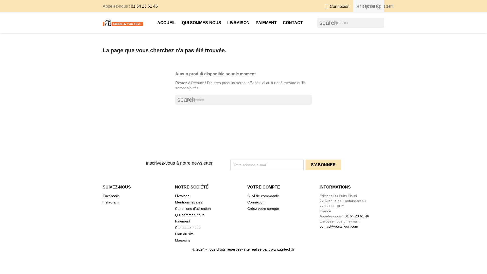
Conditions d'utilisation (193, 209)
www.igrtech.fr (282, 249)
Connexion (256, 202)
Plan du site (184, 234)
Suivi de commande (263, 196)
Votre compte (263, 187)
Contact (293, 23)
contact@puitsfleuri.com (339, 226)
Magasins (182, 240)
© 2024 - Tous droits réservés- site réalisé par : (232, 249)
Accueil (166, 23)
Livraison (238, 23)
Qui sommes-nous (201, 23)
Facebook (111, 196)
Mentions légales (188, 202)
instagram (111, 202)
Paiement (266, 23)
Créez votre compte (263, 209)
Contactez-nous (187, 228)
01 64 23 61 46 (144, 6)
